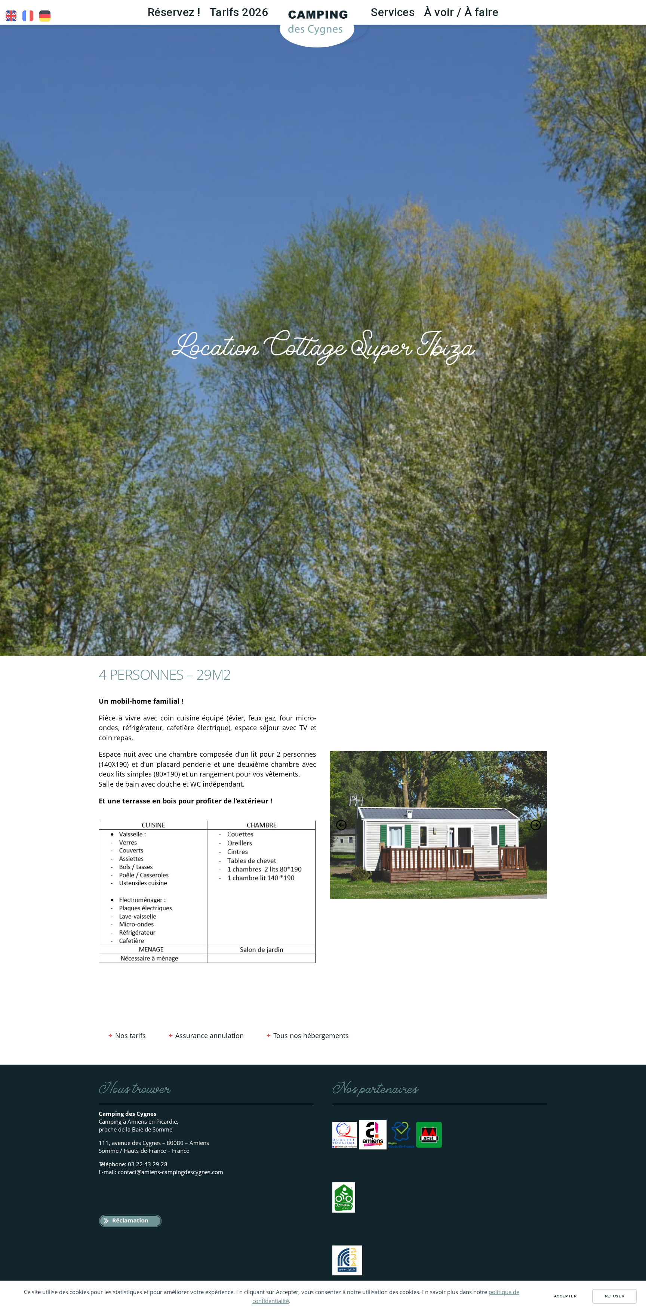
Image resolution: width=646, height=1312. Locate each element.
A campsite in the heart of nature (11, 16)
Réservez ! (174, 12)
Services (393, 12)
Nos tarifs (130, 1035)
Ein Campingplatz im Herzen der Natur (44, 16)
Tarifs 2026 (239, 12)
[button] (341, 825)
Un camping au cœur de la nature (28, 16)
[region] (438, 825)
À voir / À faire (461, 12)
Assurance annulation (209, 1035)
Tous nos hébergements (311, 1035)
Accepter (565, 1296)
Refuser (615, 1296)
